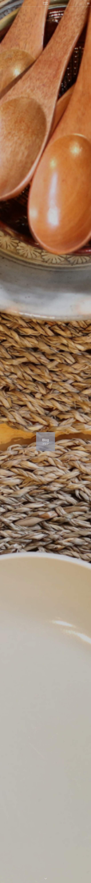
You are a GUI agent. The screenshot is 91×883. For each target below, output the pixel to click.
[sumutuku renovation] (45, 3)
